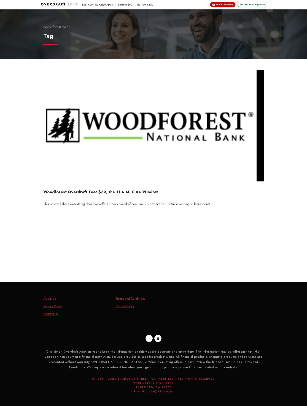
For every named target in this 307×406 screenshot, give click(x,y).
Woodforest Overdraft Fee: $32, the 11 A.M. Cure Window (100, 192)
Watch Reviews (224, 4)
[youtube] (157, 338)
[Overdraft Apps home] (59, 4)
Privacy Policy (52, 306)
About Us (49, 298)
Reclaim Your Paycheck (252, 4)
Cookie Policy (125, 306)
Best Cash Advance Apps (97, 4)
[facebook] (149, 338)
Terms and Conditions (130, 298)
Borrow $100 (145, 4)
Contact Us (50, 314)
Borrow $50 (125, 4)
